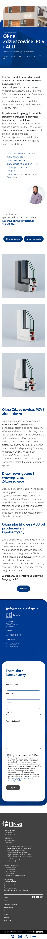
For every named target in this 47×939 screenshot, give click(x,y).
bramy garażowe (15, 173)
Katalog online (8, 907)
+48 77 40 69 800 (15, 635)
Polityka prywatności (10, 888)
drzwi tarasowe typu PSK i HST (22, 163)
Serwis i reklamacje (9, 884)
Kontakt (6, 918)
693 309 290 (8, 224)
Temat (8, 703)
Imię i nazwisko (12, 684)
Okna (6, 897)
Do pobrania (8, 886)
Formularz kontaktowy (10, 882)
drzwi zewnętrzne (16, 156)
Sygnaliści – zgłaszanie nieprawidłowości (16, 890)
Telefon (9, 712)
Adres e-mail (11, 694)
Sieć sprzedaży (8, 880)
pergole (11, 170)
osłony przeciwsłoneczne (19, 167)
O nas (6, 914)
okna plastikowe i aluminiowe (22, 153)
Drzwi (6, 901)
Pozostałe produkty (10, 904)
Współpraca (8, 911)
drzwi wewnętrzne (16, 160)
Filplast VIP (7, 921)
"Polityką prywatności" (19, 779)
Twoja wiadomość (13, 721)
